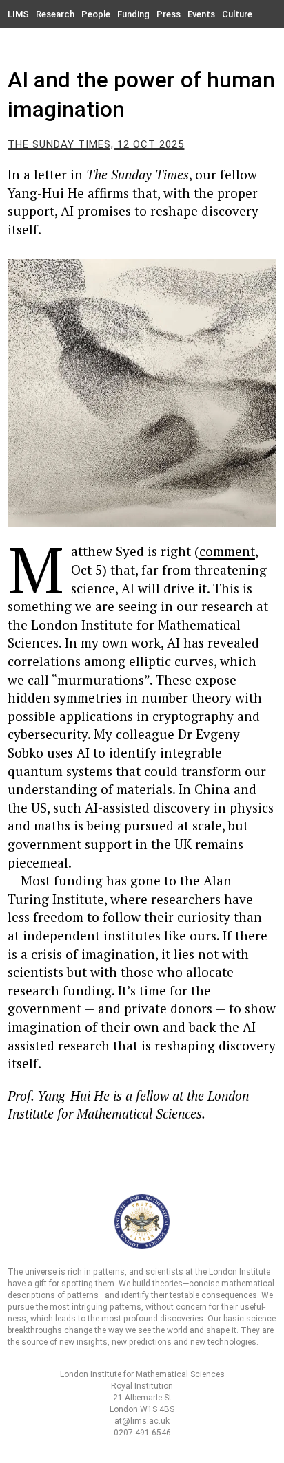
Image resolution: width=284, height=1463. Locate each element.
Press (168, 14)
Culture (237, 14)
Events (201, 14)
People (95, 14)
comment (227, 551)
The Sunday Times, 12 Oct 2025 (96, 144)
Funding (133, 14)
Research (55, 14)
